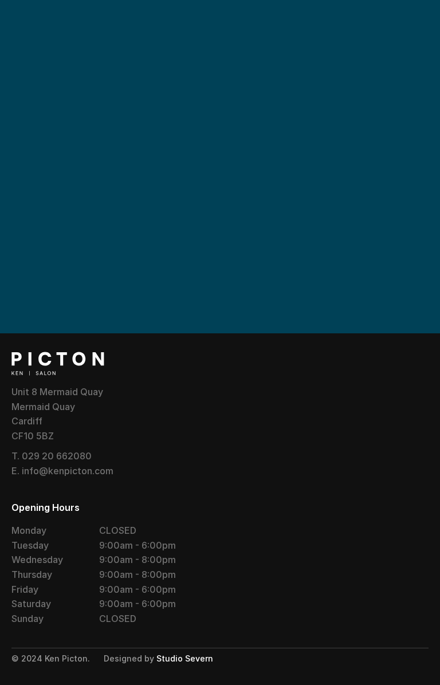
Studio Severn (184, 658)
